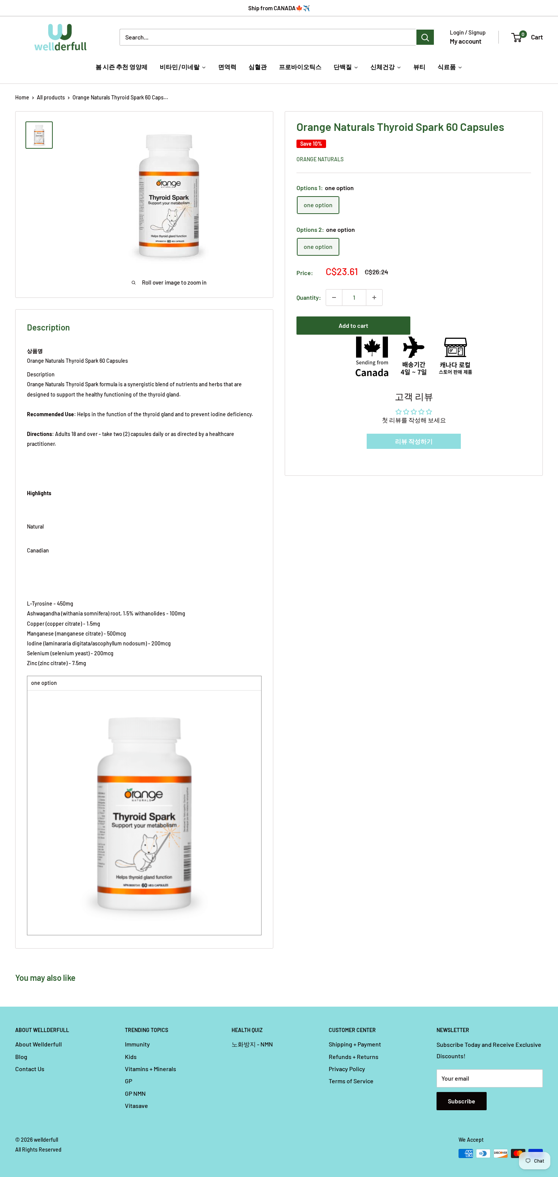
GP (128, 1080)
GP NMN (135, 1093)
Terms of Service (351, 1080)
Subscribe (461, 1101)
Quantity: (308, 297)
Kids (131, 1056)
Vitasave (136, 1105)
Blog (21, 1056)
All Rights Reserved (38, 1149)
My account (465, 41)
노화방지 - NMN (252, 1044)
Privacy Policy (347, 1068)
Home (22, 97)
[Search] (425, 37)
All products (51, 97)
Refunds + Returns (353, 1056)
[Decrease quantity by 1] (334, 297)
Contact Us (29, 1068)
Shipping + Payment (355, 1044)
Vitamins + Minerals (150, 1068)
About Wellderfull (38, 1044)
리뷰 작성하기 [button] (414, 441)
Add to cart (353, 325)
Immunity (137, 1044)
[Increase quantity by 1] (374, 297)
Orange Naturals (320, 159)
